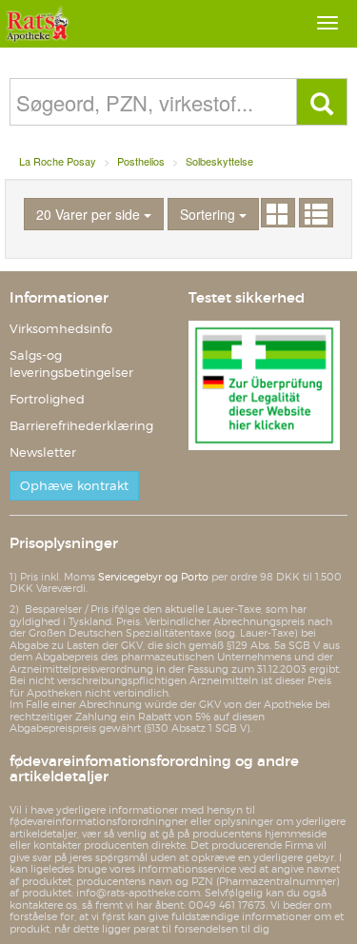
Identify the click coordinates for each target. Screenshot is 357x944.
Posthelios (141, 160)
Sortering (209, 214)
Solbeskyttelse (219, 160)
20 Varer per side (90, 214)
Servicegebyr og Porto (153, 576)
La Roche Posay (57, 160)
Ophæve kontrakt (74, 486)
